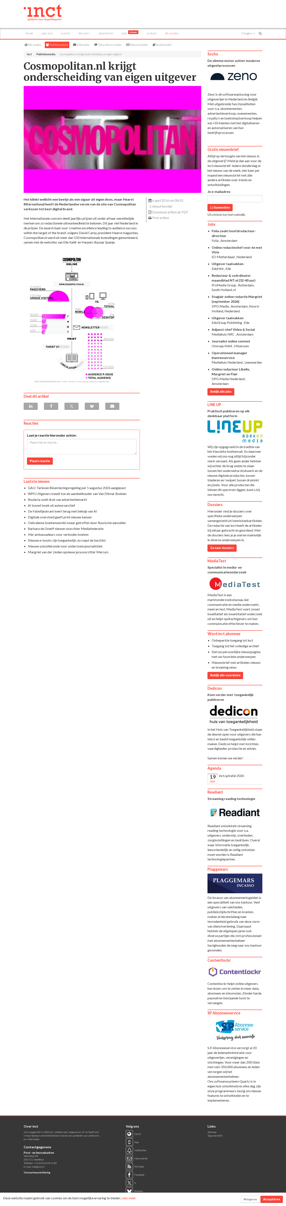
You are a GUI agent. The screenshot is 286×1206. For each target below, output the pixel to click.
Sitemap (211, 1132)
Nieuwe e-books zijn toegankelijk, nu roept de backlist (67, 540)
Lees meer (128, 1198)
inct (29, 54)
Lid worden (172, 33)
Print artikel (160, 218)
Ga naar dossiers (222, 548)
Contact (152, 33)
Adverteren (106, 33)
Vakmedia (82, 44)
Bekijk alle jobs (221, 391)
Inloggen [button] (247, 33)
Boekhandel (163, 44)
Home (29, 33)
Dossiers (84, 33)
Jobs (129, 33)
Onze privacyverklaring (37, 1172)
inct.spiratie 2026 (231, 776)
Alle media (34, 44)
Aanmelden (221, 207)
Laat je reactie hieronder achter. (52, 435)
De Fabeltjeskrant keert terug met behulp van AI (62, 511)
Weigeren (250, 1199)
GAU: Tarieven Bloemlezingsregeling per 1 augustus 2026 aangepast (77, 488)
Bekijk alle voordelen (225, 675)
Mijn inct (47, 33)
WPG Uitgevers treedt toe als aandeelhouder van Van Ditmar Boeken (77, 494)
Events (65, 33)
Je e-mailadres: (219, 192)
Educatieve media (109, 44)
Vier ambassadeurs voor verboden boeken (58, 534)
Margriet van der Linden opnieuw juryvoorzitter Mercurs (68, 552)
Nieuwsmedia (139, 44)
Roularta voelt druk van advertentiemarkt (57, 499)
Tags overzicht (214, 1135)
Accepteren (271, 1199)
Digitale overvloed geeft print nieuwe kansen (60, 517)
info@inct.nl (38, 1166)
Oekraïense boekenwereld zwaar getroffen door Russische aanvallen (77, 523)
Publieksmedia (58, 44)
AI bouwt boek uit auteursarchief (51, 505)
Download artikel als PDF (170, 212)
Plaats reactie (40, 461)
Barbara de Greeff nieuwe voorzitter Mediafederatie (65, 529)
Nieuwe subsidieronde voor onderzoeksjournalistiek (65, 546)
